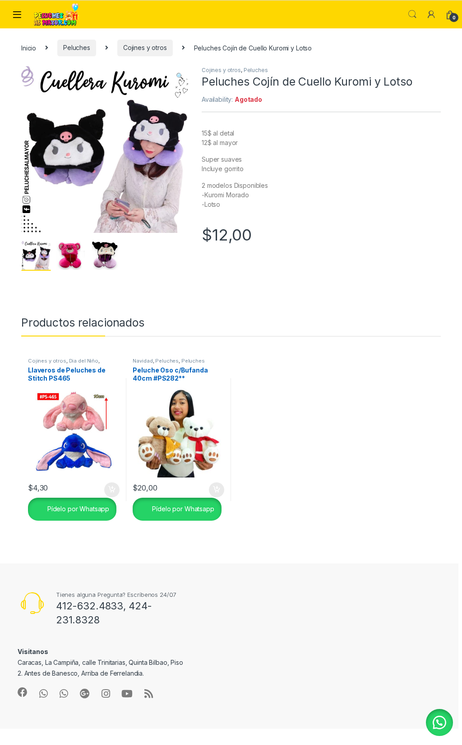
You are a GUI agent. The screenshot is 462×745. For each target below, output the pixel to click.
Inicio (28, 47)
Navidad (142, 361)
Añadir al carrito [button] (110, 490)
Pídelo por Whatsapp (77, 509)
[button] (180, 76)
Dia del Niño (83, 361)
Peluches (76, 47)
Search (412, 14)
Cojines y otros (145, 47)
